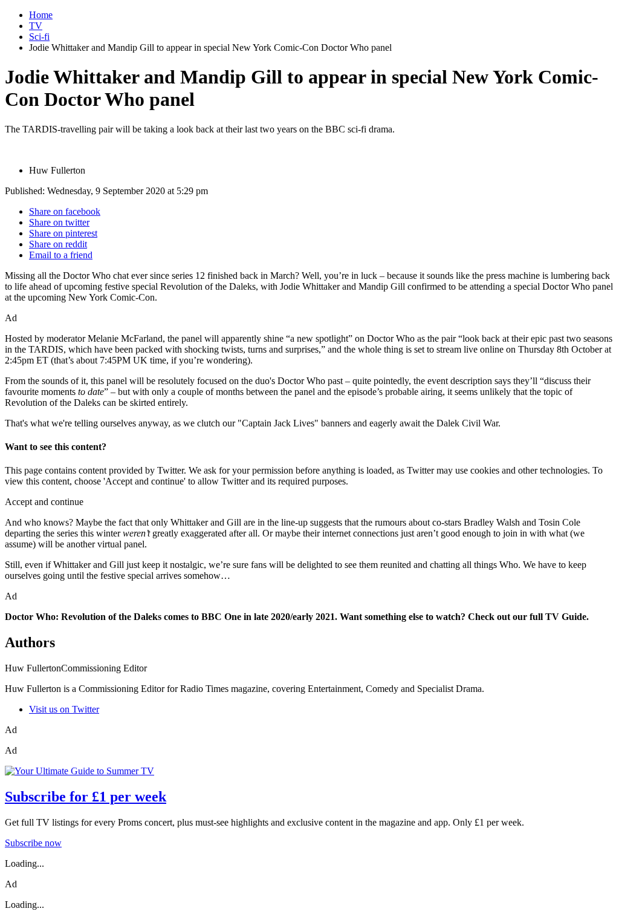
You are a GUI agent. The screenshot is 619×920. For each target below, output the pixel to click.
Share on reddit (58, 244)
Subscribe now (33, 843)
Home (41, 15)
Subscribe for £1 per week (85, 796)
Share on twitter (59, 222)
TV (35, 26)
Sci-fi (39, 36)
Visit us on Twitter (64, 709)
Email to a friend (60, 255)
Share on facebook (64, 211)
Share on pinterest (63, 233)
